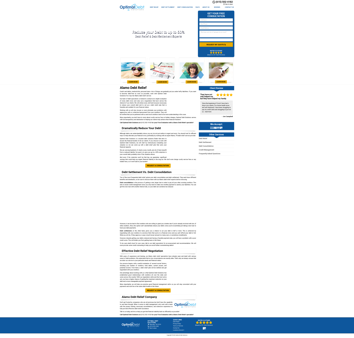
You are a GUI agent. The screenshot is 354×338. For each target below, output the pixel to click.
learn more (133, 82)
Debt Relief (154, 7)
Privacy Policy (177, 323)
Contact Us (229, 7)
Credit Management (206, 150)
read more (208, 112)
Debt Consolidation (185, 7)
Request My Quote (215, 44)
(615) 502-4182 (224, 1)
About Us (205, 7)
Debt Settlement (168, 7)
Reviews (217, 7)
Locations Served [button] (178, 330)
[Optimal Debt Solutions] (131, 324)
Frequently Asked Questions (209, 154)
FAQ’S (198, 7)
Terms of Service (178, 326)
